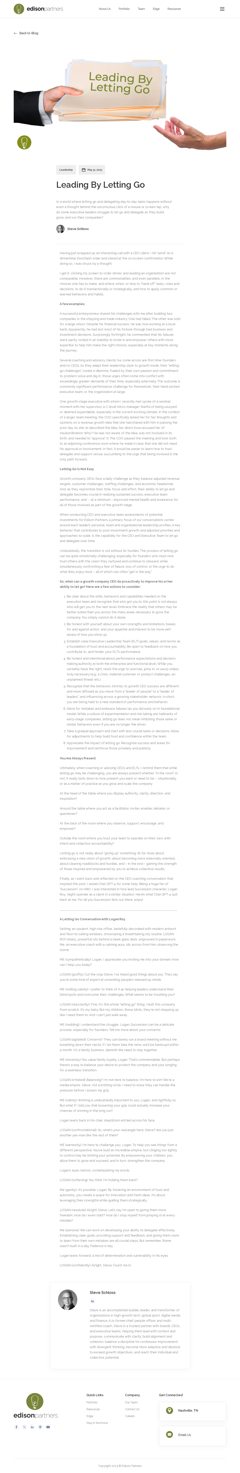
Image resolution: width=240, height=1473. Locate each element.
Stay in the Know (97, 1423)
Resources (174, 9)
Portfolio (124, 9)
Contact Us (132, 1409)
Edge (156, 9)
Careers (130, 1416)
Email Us (184, 1435)
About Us (105, 9)
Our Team (131, 1402)
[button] (222, 9)
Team (141, 9)
